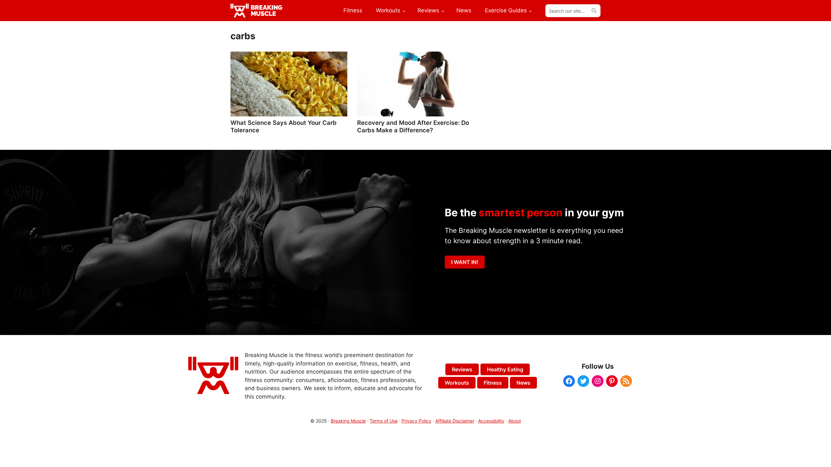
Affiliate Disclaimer (454, 421)
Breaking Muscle (348, 421)
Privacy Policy (416, 421)
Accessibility (491, 421)
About (514, 421)
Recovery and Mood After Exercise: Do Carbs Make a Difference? (413, 126)
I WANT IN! (464, 262)
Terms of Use (384, 421)
